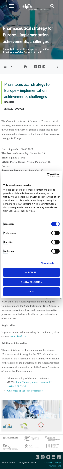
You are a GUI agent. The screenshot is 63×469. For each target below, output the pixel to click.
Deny (31, 291)
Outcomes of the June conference (25, 390)
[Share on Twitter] (39, 67)
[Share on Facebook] (35, 67)
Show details (47, 263)
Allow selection (31, 282)
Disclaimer (47, 462)
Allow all (31, 272)
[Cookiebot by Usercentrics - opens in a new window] (47, 175)
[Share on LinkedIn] (44, 67)
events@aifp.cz (18, 336)
